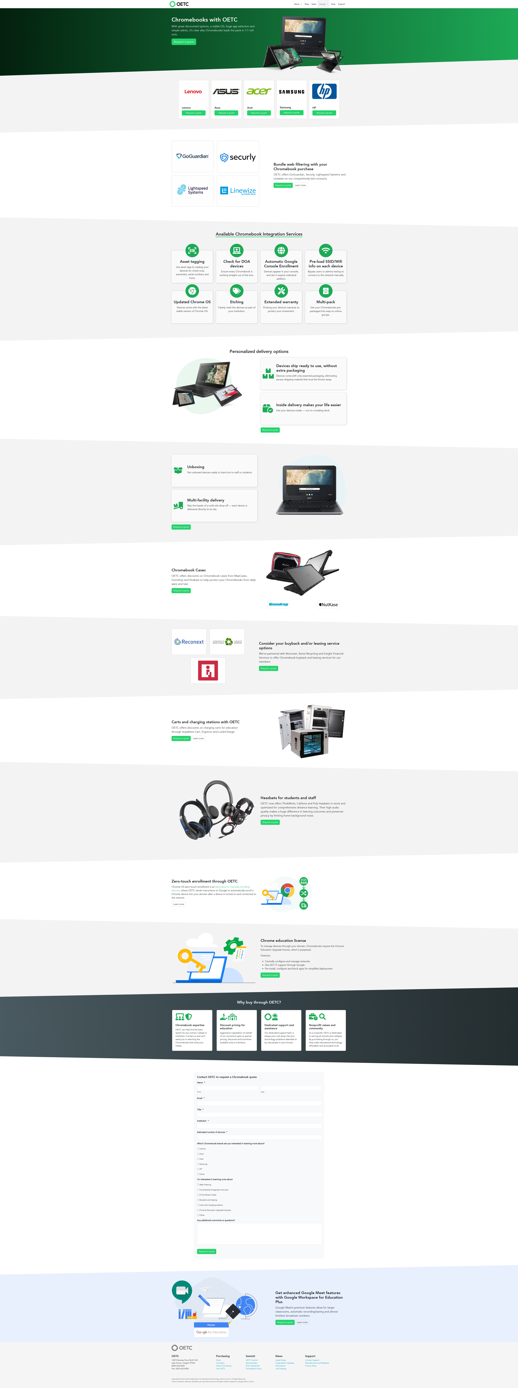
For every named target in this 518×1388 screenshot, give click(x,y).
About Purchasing (223, 1366)
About (296, 4)
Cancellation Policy (254, 1368)
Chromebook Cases (208, 1195)
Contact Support (312, 1360)
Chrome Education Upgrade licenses (215, 1210)
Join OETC (220, 1368)
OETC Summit (252, 1360)
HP (201, 1169)
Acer (202, 1159)
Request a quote (194, 113)
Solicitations (280, 1366)
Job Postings (280, 1368)
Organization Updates (284, 1363)
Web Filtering (205, 1184)
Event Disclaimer (253, 1366)
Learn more (300, 185)
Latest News (280, 1360)
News (313, 4)
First (199, 1092)
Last (262, 1092)
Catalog (322, 4)
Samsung (203, 1164)
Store (218, 1360)
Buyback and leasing (208, 1200)
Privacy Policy (310, 1366)
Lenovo (203, 1148)
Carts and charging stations (211, 1205)
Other (202, 1174)
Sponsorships (251, 1363)
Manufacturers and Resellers (317, 1363)
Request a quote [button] (184, 42)
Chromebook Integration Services (214, 1190)
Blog (307, 4)
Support (341, 4)
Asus (202, 1154)
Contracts (220, 1363)
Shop (333, 4)
